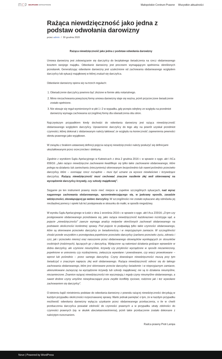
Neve (21, 354)
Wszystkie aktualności (191, 4)
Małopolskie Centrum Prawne (158, 4)
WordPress (47, 354)
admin (56, 37)
